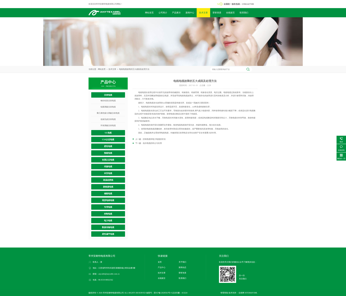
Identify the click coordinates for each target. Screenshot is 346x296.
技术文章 (203, 12)
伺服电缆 (108, 166)
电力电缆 (108, 220)
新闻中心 (190, 12)
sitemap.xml (251, 293)
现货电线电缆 (108, 200)
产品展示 (176, 12)
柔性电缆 (108, 146)
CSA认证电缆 (108, 139)
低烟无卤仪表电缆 (108, 119)
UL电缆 (108, 133)
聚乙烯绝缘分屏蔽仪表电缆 (108, 113)
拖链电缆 (108, 153)
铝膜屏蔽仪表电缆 (108, 107)
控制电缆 (108, 214)
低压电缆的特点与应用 (152, 143)
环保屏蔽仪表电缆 (108, 126)
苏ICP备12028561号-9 (163, 293)
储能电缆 (108, 193)
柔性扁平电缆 (108, 234)
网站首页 (149, 12)
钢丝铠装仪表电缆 (108, 101)
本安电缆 (108, 173)
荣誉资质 (217, 12)
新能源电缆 (108, 187)
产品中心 (161, 267)
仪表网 (241, 293)
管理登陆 (224, 293)
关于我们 (182, 262)
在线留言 (230, 12)
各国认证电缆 (108, 160)
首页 (160, 262)
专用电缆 (108, 207)
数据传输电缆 (108, 227)
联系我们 (244, 12)
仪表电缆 (108, 95)
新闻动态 (182, 267)
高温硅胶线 (108, 180)
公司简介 (163, 12)
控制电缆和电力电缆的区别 (154, 139)
